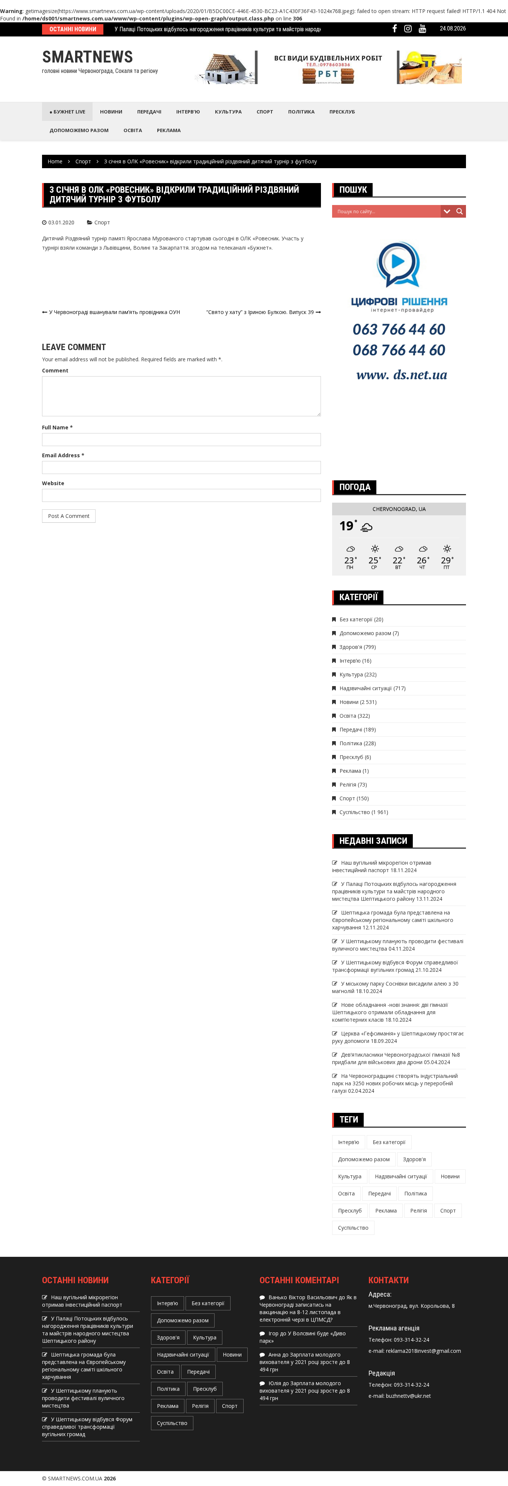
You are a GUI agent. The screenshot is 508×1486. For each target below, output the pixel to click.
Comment (55, 370)
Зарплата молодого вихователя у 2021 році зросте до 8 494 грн (305, 1362)
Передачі (149, 111)
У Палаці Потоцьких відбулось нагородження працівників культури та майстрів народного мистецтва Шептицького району (262, 29)
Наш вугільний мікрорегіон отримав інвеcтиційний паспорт (381, 866)
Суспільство (355, 812)
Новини (111, 111)
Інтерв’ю (188, 111)
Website (53, 483)
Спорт (265, 111)
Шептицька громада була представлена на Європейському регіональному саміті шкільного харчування (392, 920)
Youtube (422, 28)
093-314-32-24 (410, 1339)
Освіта (132, 130)
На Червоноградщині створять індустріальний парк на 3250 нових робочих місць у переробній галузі (395, 1083)
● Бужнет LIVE (67, 111)
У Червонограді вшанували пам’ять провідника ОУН (114, 312)
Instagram (407, 28)
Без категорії (356, 619)
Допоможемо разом (79, 130)
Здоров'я (351, 646)
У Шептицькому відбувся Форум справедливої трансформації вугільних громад (395, 966)
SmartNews (87, 57)
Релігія (348, 784)
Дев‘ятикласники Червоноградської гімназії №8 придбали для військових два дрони (396, 1058)
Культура (228, 111)
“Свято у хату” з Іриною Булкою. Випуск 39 (260, 312)
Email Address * (63, 455)
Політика (301, 111)
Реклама (169, 130)
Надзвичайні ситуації (366, 688)
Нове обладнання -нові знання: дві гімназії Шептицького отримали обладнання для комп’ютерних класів (390, 1012)
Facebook (395, 28)
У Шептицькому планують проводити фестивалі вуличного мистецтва (83, 1398)
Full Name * (57, 427)
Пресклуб (342, 111)
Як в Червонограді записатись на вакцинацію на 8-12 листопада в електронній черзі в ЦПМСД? (308, 1308)
